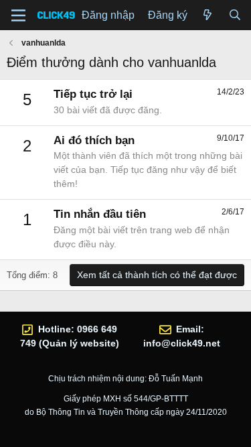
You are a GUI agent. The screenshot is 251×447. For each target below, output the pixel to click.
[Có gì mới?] (208, 15)
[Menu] (18, 15)
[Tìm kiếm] (234, 15)
